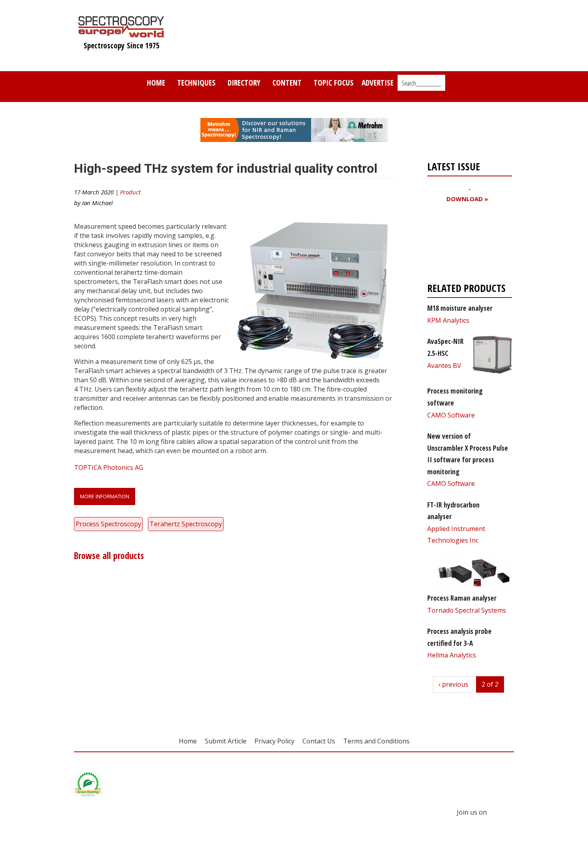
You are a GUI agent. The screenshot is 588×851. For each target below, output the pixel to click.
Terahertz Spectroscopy (186, 523)
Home (156, 82)
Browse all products (109, 555)
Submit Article (225, 741)
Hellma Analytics (451, 655)
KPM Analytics (448, 320)
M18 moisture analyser (459, 308)
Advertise (378, 82)
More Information (104, 496)
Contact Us (318, 741)
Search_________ (421, 83)
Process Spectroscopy (108, 523)
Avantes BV (444, 365)
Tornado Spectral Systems (466, 610)
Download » (467, 199)
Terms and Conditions (376, 741)
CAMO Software (451, 415)
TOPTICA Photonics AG (108, 467)
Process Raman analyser (461, 598)
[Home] (121, 33)
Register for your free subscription (466, 244)
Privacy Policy (274, 741)
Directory (244, 82)
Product (130, 192)
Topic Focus (334, 82)
